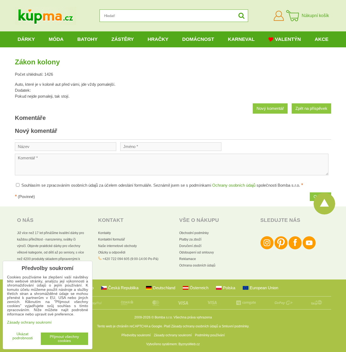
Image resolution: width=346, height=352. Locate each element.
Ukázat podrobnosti (22, 336)
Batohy (87, 39)
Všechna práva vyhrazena (193, 317)
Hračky (158, 39)
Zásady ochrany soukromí (173, 335)
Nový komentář (270, 108)
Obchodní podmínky (194, 233)
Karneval (241, 39)
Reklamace (187, 259)
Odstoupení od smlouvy (196, 252)
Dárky (26, 39)
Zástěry (122, 39)
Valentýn (288, 39)
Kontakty (104, 233)
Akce (321, 39)
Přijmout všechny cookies (64, 339)
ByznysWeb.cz (189, 344)
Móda (56, 39)
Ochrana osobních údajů (197, 265)
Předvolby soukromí (136, 335)
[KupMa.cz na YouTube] (309, 248)
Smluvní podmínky (235, 326)
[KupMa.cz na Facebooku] (295, 248)
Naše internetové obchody (117, 246)
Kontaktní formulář (111, 239)
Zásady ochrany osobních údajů (194, 326)
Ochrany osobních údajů (233, 185)
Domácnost (198, 39)
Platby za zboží (190, 239)
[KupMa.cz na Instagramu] (267, 248)
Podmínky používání (210, 335)
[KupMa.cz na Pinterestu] (281, 248)
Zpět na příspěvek (311, 108)
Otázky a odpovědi (111, 252)
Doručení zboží (190, 246)
